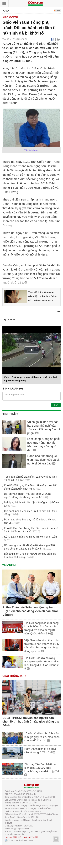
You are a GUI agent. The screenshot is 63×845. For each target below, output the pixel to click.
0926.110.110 (19, 837)
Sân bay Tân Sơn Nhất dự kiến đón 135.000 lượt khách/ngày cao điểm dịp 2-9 (41, 768)
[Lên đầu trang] (56, 839)
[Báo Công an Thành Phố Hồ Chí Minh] (35, 3)
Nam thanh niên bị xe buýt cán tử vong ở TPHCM (40, 750)
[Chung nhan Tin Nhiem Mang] (19, 840)
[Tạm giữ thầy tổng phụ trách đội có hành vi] (15, 296)
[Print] (58, 39)
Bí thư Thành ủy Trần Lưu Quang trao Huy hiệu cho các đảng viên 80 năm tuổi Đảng (30, 611)
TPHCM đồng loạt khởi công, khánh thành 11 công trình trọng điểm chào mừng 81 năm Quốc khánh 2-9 (41, 628)
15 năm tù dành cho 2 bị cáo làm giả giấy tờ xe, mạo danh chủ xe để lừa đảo (41, 737)
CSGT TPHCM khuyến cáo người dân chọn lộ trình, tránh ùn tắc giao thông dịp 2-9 (30, 721)
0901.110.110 (32, 837)
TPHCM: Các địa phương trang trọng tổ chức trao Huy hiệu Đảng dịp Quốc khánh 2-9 (41, 663)
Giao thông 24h (13, 676)
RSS (58, 11)
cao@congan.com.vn (20, 829)
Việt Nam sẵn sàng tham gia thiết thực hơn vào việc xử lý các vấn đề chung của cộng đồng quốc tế (41, 645)
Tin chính (9, 565)
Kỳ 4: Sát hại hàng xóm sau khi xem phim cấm (30, 536)
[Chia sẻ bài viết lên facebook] (52, 39)
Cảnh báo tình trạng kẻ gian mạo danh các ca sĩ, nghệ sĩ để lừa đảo (43, 459)
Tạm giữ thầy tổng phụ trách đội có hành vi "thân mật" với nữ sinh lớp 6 (42, 296)
